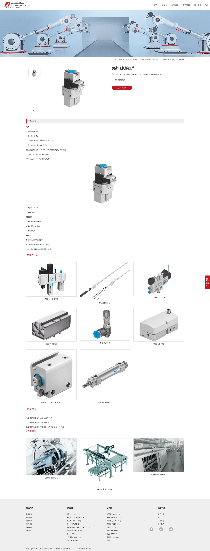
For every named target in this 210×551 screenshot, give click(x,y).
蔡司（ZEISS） (71, 514)
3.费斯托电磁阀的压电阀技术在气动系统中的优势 (45, 427)
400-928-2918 (119, 80)
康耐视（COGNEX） (114, 537)
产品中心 (134, 59)
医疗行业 (29, 524)
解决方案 (29, 508)
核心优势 (161, 517)
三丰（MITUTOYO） (73, 524)
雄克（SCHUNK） (113, 534)
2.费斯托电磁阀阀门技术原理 (37, 423)
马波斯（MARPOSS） (74, 521)
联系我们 (161, 524)
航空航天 (29, 517)
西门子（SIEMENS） (114, 524)
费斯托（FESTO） (153, 59)
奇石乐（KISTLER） (114, 514)
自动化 (142, 59)
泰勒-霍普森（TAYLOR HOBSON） (78, 527)
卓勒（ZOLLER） (72, 540)
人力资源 (161, 521)
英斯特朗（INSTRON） (74, 530)
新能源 (28, 530)
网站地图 (82, 549)
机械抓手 (166, 59)
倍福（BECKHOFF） (114, 530)
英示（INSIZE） (72, 534)
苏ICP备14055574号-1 (70, 549)
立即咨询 (123, 88)
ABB (108, 540)
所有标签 (89, 549)
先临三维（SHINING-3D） (75, 517)
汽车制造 (29, 514)
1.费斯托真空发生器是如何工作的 (39, 418)
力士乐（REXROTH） (114, 521)
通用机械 (29, 527)
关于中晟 (161, 508)
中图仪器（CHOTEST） (74, 537)
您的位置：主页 (123, 59)
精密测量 (70, 508)
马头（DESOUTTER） (114, 517)
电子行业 (29, 521)
